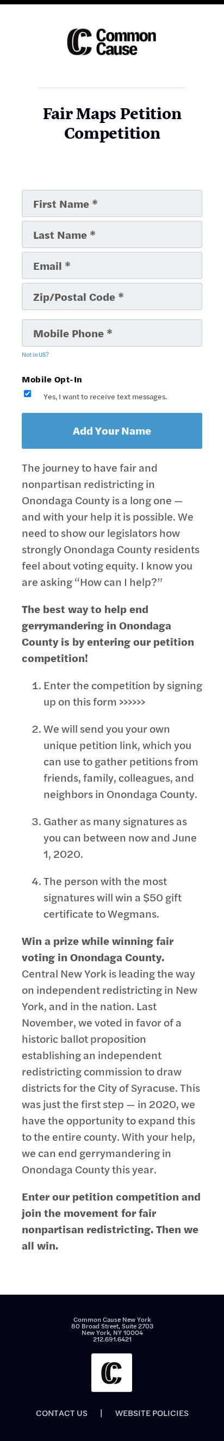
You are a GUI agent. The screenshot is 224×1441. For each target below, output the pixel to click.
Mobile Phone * (53, 323)
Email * (40, 256)
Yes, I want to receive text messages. (105, 396)
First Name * (48, 194)
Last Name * (47, 225)
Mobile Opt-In (52, 379)
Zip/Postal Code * (57, 287)
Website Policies (152, 1413)
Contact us (62, 1413)
